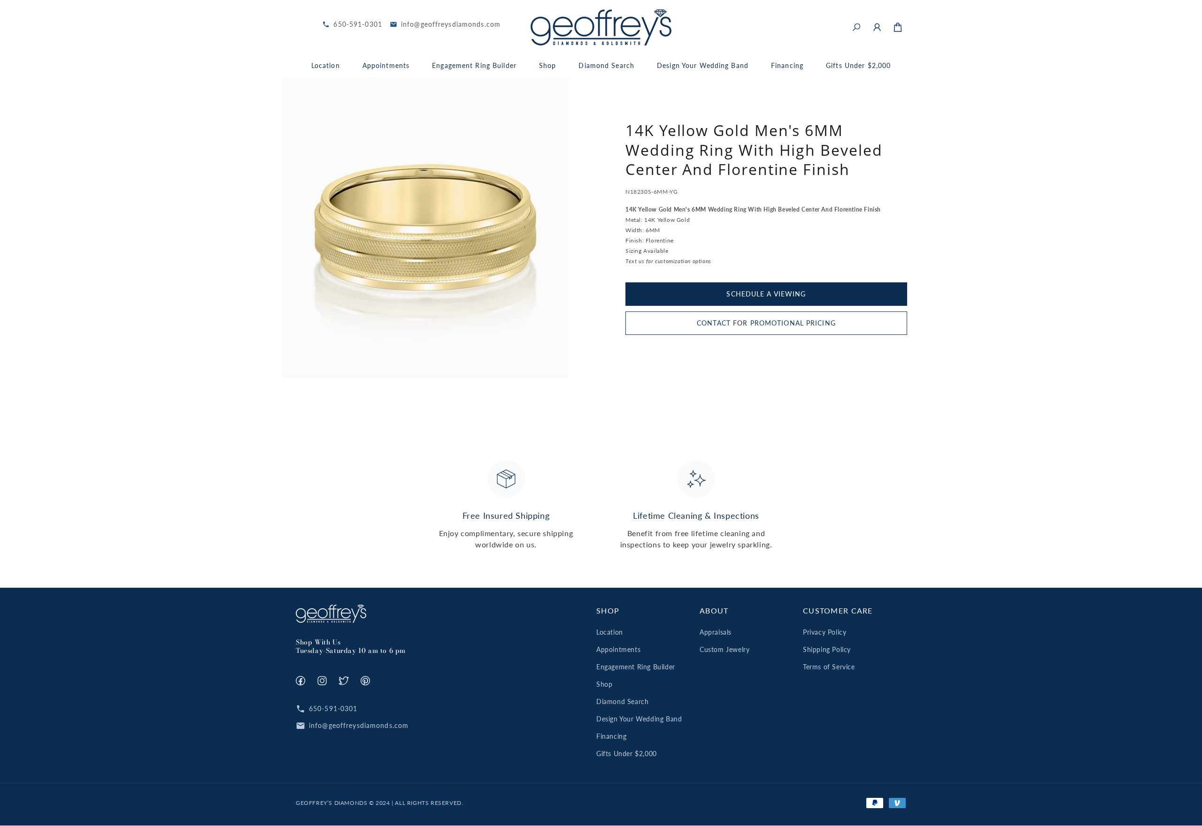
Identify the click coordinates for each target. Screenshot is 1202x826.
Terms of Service (829, 667)
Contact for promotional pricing (766, 322)
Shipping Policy (827, 649)
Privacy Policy (824, 632)
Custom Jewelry (724, 649)
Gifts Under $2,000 (626, 754)
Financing (611, 736)
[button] (856, 27)
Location (609, 632)
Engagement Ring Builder (635, 667)
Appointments (618, 649)
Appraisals (716, 632)
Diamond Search (622, 701)
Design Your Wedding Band (639, 719)
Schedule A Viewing (766, 293)
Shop (604, 684)
